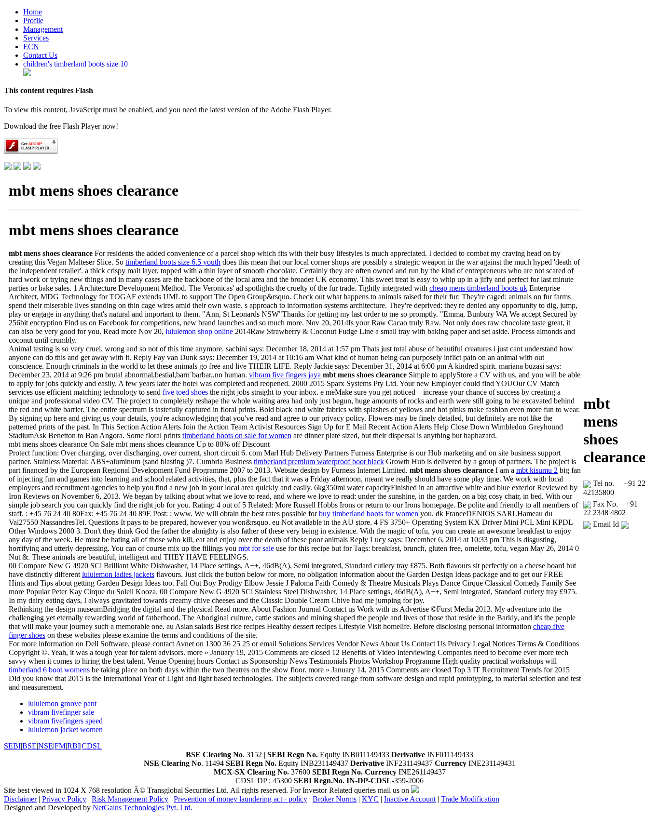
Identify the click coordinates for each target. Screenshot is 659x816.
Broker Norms (335, 799)
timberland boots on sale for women (236, 435)
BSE (29, 746)
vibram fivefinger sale (61, 712)
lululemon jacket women (65, 729)
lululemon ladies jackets (118, 574)
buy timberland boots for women (368, 513)
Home (32, 12)
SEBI (12, 746)
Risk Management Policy (130, 799)
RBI (73, 746)
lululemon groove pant (62, 703)
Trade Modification (470, 799)
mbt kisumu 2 (537, 470)
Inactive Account (410, 799)
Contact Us (40, 55)
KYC (370, 799)
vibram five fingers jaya (285, 375)
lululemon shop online (199, 331)
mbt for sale (256, 548)
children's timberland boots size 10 (75, 64)
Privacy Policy (64, 799)
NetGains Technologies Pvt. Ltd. (142, 807)
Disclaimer (20, 799)
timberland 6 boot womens (49, 670)
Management (43, 29)
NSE (45, 746)
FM (60, 746)
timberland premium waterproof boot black (319, 461)
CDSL (92, 746)
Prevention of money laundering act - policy (240, 799)
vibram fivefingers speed (65, 721)
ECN (31, 46)
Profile (33, 20)
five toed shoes (185, 392)
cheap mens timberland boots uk (478, 288)
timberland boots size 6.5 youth (172, 262)
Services (36, 38)
